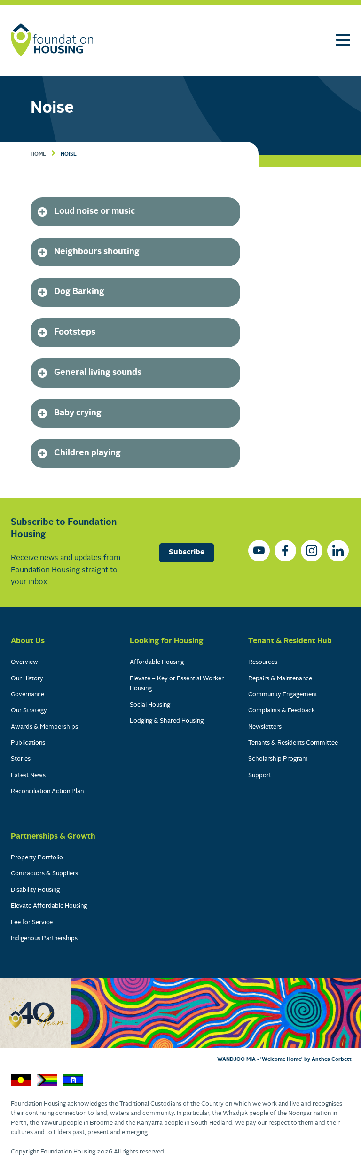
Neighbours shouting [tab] (97, 252)
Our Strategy (29, 711)
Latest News (28, 775)
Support (259, 775)
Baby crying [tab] (78, 413)
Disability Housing (35, 890)
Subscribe (186, 552)
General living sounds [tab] (97, 373)
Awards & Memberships (44, 727)
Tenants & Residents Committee (293, 743)
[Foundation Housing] (52, 40)
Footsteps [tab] (74, 332)
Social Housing (150, 705)
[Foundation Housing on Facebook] (285, 550)
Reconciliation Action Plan (47, 791)
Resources (262, 662)
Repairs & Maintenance (280, 679)
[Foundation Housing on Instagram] (311, 550)
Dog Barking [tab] (79, 292)
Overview (24, 662)
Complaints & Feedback (281, 711)
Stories (21, 759)
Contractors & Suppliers (44, 874)
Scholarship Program (278, 759)
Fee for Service (32, 922)
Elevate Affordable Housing (49, 906)
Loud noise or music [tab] (94, 212)
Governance (27, 695)
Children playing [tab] (87, 453)
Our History (27, 679)
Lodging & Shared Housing (167, 721)
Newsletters (265, 727)
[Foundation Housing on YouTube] (259, 550)
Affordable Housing (157, 662)
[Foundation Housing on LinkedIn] (338, 550)
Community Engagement (282, 695)
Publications (28, 743)
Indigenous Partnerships (44, 938)
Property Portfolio (37, 858)
